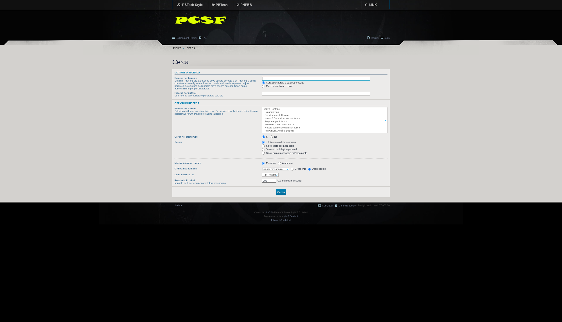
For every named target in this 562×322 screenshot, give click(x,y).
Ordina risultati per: (186, 168)
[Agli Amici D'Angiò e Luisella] (323, 130)
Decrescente (318, 168)
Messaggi (270, 163)
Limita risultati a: (184, 174)
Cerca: (178, 142)
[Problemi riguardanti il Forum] (323, 124)
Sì (266, 136)
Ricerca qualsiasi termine (279, 86)
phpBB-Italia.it (291, 216)
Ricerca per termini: (186, 78)
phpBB (268, 212)
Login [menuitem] (387, 38)
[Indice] (199, 20)
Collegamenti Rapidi (186, 38)
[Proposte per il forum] (323, 121)
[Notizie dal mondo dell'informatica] (323, 127)
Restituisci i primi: (185, 180)
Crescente (300, 168)
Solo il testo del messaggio (279, 145)
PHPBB (246, 5)
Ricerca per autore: (185, 93)
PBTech (222, 5)
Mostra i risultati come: (188, 163)
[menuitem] (345, 205)
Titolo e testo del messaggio (280, 142)
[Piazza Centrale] (323, 109)
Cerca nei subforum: (186, 136)
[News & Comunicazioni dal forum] (323, 118)
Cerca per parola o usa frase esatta (284, 82)
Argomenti (287, 163)
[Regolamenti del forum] (323, 115)
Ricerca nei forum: (185, 108)
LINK (373, 5)
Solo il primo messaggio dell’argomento (286, 153)
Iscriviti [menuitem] (374, 38)
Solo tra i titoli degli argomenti (281, 149)
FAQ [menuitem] (204, 38)
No (275, 136)
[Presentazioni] (323, 112)
